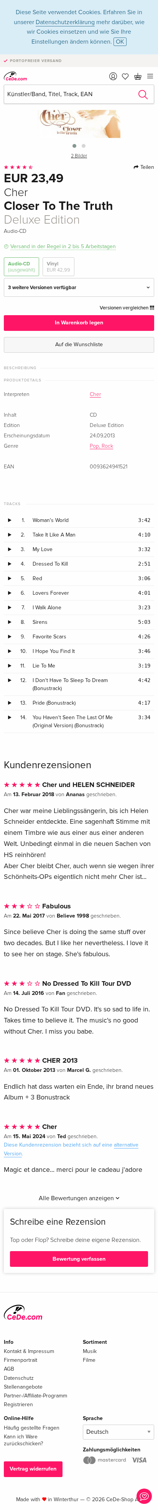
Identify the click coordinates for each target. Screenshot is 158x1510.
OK (120, 42)
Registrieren (18, 1404)
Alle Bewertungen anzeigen (77, 1198)
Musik (90, 1351)
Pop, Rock (101, 446)
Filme (89, 1360)
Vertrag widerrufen (33, 1469)
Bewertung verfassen (79, 1259)
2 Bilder (79, 156)
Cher (95, 394)
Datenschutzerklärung (65, 22)
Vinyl (58, 267)
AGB (9, 1369)
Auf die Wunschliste (79, 344)
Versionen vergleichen (125, 308)
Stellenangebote (23, 1387)
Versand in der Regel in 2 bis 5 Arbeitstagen (63, 246)
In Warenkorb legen (79, 322)
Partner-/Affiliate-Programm (35, 1395)
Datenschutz (19, 1378)
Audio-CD (21, 267)
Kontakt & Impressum (29, 1351)
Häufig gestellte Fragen (31, 1428)
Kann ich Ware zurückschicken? (23, 1440)
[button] (74, 146)
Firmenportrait (20, 1360)
